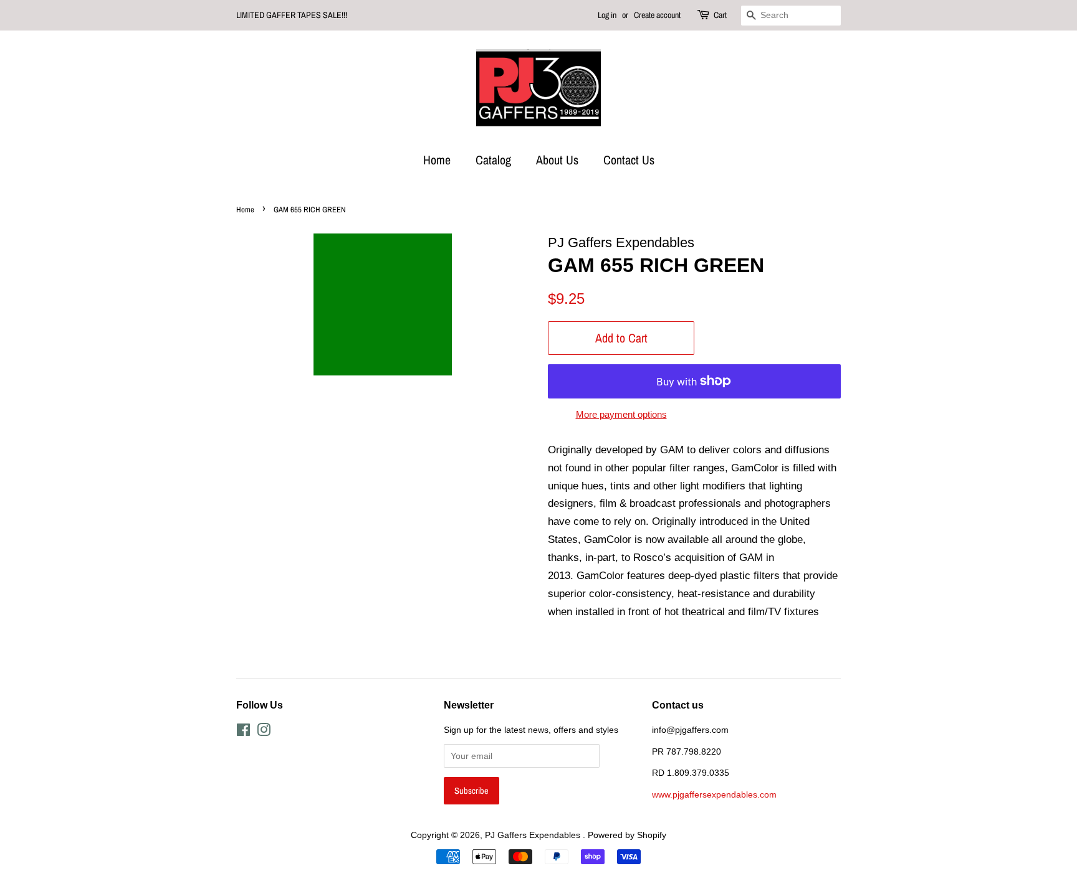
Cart (720, 15)
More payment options (621, 414)
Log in (607, 15)
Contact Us (628, 159)
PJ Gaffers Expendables (534, 835)
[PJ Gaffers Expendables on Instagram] (263, 732)
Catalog (493, 159)
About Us (557, 159)
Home (437, 159)
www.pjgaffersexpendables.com (714, 794)
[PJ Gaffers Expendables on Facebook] (243, 732)
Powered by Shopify (627, 835)
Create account (657, 15)
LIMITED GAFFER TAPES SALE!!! (291, 15)
